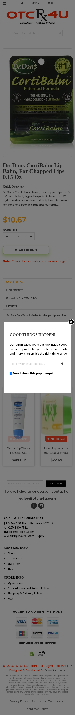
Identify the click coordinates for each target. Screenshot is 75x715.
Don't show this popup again (34, 373)
